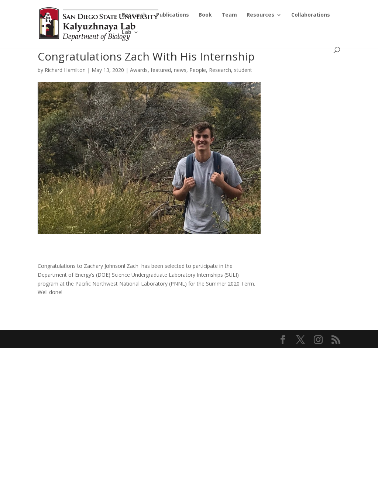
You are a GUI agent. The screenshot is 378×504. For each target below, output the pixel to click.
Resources (260, 15)
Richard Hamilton (65, 69)
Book (205, 15)
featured (161, 69)
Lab (126, 32)
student (243, 69)
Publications (172, 15)
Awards (139, 69)
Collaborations (310, 15)
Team (229, 15)
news (180, 69)
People (197, 69)
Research (134, 15)
